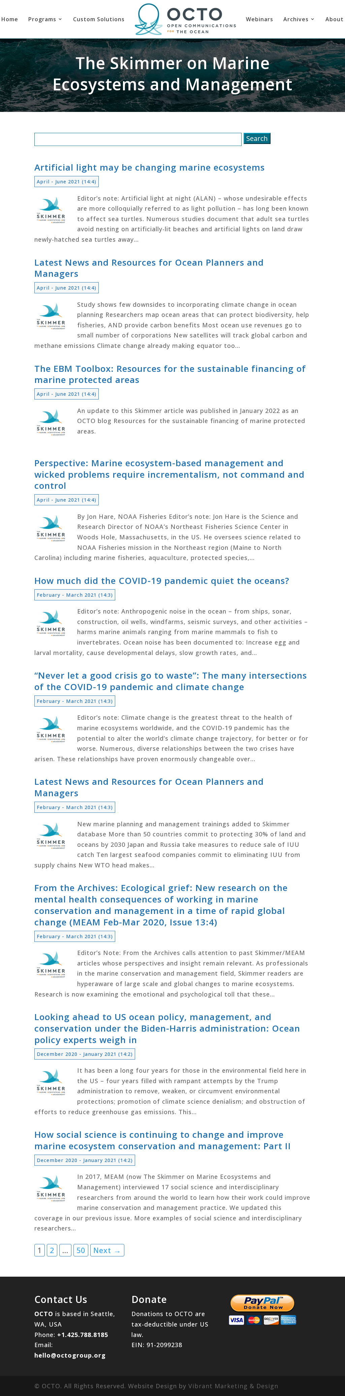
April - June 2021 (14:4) (66, 181)
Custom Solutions (99, 19)
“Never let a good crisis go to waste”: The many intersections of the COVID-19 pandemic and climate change (170, 681)
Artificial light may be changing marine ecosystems (149, 167)
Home (9, 19)
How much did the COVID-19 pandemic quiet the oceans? (161, 580)
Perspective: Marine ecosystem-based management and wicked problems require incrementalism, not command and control (169, 474)
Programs (42, 19)
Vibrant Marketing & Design (233, 1386)
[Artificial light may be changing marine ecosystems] (51, 221)
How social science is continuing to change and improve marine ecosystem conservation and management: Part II (162, 1140)
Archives (296, 19)
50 (80, 1250)
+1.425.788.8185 (82, 1335)
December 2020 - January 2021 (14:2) (85, 1054)
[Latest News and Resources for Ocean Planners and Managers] (51, 328)
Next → (107, 1250)
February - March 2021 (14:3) (75, 595)
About (334, 19)
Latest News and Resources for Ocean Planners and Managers (149, 268)
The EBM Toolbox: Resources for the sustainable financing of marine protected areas (170, 374)
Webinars (259, 19)
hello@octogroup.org (70, 1355)
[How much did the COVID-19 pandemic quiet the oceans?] (51, 635)
